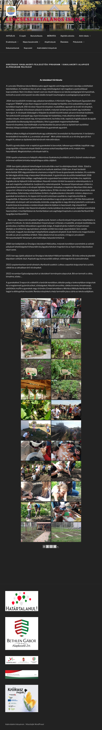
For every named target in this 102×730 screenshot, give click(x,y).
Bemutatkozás (36, 36)
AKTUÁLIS (10, 36)
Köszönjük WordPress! (35, 724)
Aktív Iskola (84, 36)
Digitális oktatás (67, 36)
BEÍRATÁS (51, 36)
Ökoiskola (64, 42)
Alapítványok (50, 42)
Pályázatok (77, 42)
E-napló (23, 36)
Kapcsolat (28, 48)
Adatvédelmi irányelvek (47, 48)
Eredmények (11, 42)
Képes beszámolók (30, 42)
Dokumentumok (12, 48)
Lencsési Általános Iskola (45, 19)
